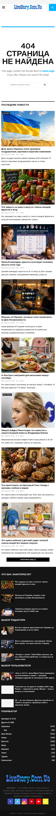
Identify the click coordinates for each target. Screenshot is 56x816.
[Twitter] (17, 801)
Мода (3, 745)
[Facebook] (10, 801)
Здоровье (5, 726)
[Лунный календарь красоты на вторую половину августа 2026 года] (28, 242)
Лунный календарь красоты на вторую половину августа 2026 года (31, 610)
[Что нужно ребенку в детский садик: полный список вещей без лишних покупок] (28, 520)
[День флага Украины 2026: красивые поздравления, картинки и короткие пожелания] (28, 128)
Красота (6, 226)
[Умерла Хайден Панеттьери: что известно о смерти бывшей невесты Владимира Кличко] (28, 410)
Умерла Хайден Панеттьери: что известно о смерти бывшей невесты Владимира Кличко (24, 431)
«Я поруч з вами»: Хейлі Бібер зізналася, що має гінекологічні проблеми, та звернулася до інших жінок (34, 656)
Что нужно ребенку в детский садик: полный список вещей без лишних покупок (24, 541)
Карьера (5, 749)
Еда (4, 171)
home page (48, 71)
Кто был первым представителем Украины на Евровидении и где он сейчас (34, 628)
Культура (6, 113)
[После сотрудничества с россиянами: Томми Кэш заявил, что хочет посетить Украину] (7, 644)
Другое (4, 722)
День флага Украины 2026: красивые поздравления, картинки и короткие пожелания (26, 150)
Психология (6, 760)
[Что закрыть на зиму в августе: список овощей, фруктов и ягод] (28, 186)
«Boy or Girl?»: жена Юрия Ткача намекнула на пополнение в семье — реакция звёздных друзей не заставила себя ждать (34, 675)
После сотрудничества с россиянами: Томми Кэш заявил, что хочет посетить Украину (33, 642)
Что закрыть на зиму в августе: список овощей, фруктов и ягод (31, 583)
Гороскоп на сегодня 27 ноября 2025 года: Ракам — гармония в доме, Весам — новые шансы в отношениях (34, 689)
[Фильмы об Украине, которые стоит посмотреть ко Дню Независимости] (28, 297)
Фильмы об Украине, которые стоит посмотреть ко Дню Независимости (30, 596)
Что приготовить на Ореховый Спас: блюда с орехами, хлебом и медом (25, 486)
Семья (5, 339)
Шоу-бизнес (7, 394)
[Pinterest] (31, 801)
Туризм (4, 756)
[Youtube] (38, 801)
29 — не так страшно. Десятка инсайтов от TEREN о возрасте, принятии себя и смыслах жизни (34, 702)
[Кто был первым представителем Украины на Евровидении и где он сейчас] (7, 630)
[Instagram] (24, 801)
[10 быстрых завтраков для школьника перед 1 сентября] (28, 355)
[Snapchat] (45, 801)
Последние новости (15, 104)
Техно (3, 753)
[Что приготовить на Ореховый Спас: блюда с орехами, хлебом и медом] (28, 465)
